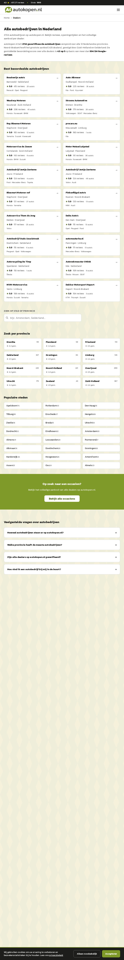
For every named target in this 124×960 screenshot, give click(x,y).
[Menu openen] (118, 9)
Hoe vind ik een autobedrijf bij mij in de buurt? (34, 569)
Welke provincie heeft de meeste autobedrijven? (34, 545)
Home (7, 17)
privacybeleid (56, 955)
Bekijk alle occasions (62, 499)
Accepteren (111, 953)
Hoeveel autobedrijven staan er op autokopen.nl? (35, 532)
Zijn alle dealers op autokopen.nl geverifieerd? (34, 557)
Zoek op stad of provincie (19, 310)
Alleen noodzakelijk (87, 953)
